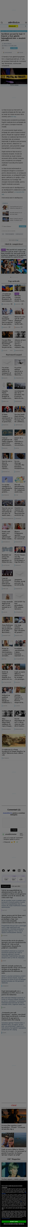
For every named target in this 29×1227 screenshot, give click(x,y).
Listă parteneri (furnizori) (6, 1218)
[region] (14, 1204)
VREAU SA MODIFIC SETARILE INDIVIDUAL (14, 1224)
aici (21, 1201)
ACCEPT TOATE (14, 1221)
